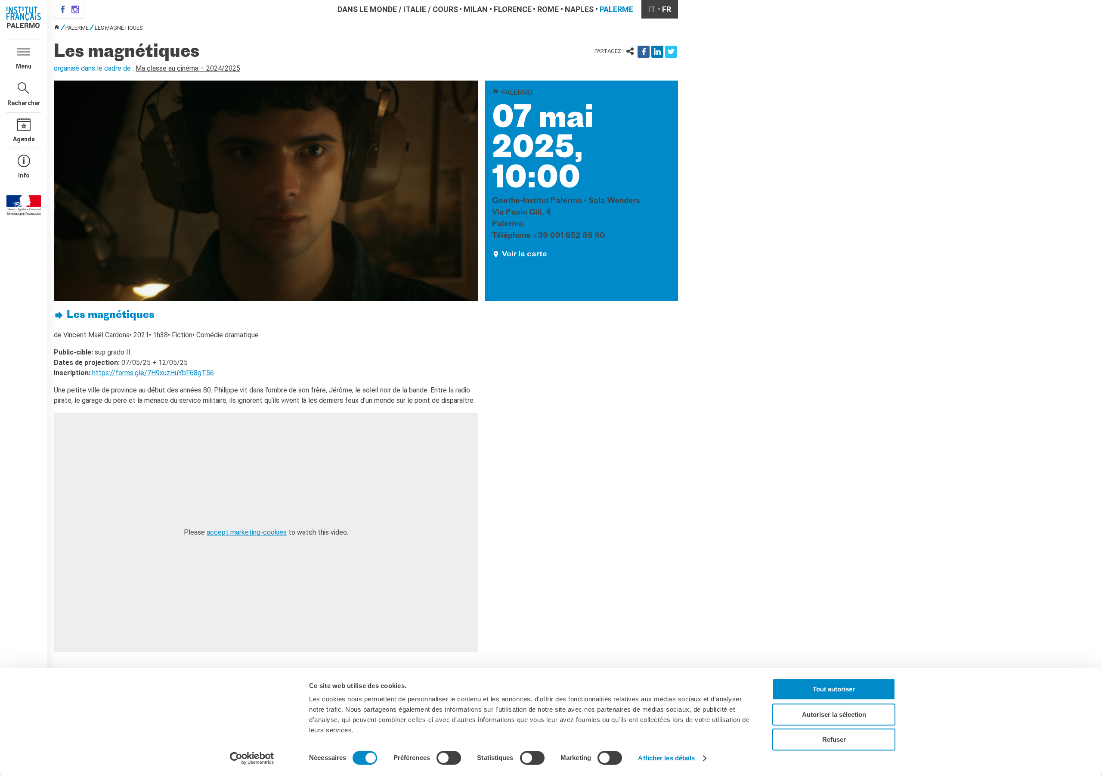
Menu (23, 66)
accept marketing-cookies (247, 532)
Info (24, 175)
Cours (445, 9)
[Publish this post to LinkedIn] (657, 52)
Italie (414, 9)
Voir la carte (524, 254)
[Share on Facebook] (644, 52)
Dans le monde (367, 9)
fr (666, 9)
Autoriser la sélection (834, 714)
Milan (476, 9)
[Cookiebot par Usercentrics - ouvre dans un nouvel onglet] (252, 758)
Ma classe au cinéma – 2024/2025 (188, 68)
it (652, 9)
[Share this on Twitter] (671, 52)
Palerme (616, 9)
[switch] (448, 758)
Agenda (24, 139)
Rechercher (23, 103)
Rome (548, 9)
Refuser (834, 739)
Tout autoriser (834, 689)
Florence (513, 9)
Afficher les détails (666, 758)
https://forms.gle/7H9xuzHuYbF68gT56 (153, 373)
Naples (579, 9)
